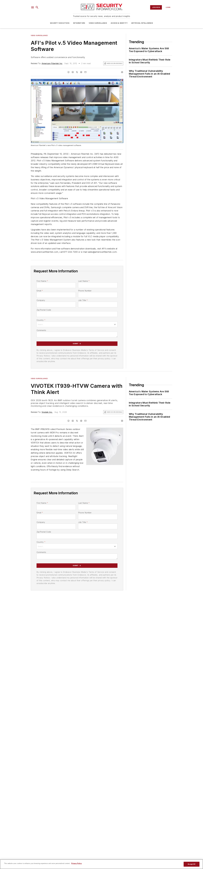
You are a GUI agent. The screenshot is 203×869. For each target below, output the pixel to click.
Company (41, 300)
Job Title (83, 300)
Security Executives (59, 23)
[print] (122, 72)
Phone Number (85, 290)
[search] (37, 7)
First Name (42, 281)
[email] (85, 72)
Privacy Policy (76, 863)
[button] (32, 7)
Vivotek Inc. (47, 412)
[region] (101, 864)
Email (40, 290)
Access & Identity (119, 23)
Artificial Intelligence (142, 23)
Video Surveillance (98, 23)
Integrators (79, 23)
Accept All (191, 864)
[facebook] (68, 72)
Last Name (84, 281)
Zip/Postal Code (44, 310)
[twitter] (77, 72)
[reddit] (81, 72)
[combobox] (77, 324)
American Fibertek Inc (52, 63)
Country (41, 320)
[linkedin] (73, 72)
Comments (41, 330)
